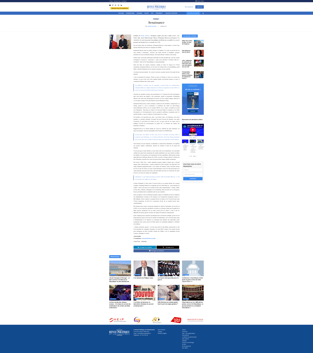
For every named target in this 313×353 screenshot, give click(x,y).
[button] (194, 138)
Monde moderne (145, 35)
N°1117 (136, 299)
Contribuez (124, 1)
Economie (139, 13)
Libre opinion (185, 339)
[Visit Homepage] (156, 7)
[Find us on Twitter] (115, 5)
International (130, 13)
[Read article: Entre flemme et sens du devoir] (199, 53)
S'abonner (200, 7)
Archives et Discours (171, 13)
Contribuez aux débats (193, 13)
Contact (111, 1)
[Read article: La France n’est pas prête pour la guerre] (169, 268)
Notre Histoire (161, 329)
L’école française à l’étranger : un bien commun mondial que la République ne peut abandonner (119, 279)
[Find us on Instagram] (118, 5)
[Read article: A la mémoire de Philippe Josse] (144, 268)
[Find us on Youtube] (110, 5)
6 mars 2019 (163, 26)
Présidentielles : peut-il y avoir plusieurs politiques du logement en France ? (187, 75)
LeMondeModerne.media (148, 238)
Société (146, 13)
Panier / (200, 1)
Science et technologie (188, 342)
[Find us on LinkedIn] (121, 5)
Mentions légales (162, 333)
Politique (121, 13)
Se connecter (189, 7)
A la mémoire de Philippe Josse (143, 278)
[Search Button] (203, 13)
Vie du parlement (186, 346)
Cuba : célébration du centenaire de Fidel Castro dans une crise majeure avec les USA (187, 63)
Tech (152, 13)
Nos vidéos (185, 348)
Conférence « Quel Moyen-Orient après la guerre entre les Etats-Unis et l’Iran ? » (192, 279)
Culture (184, 329)
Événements (159, 13)
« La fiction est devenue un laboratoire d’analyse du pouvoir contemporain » (144, 304)
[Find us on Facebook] (112, 5)
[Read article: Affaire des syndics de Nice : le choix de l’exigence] (199, 43)
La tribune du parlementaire (189, 337)
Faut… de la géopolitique (188, 333)
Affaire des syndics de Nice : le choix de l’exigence (187, 42)
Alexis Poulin (152, 26)
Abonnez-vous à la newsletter (120, 8)
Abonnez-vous (117, 1)
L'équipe (160, 331)
